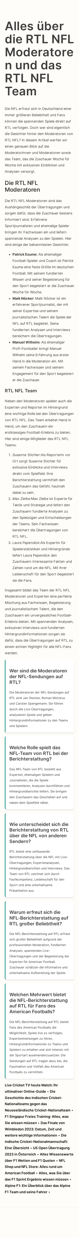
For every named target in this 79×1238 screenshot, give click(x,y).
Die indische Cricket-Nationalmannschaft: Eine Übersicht (36, 1141)
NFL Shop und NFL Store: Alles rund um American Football (35, 1167)
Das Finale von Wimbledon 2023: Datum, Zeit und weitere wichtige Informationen (35, 1129)
